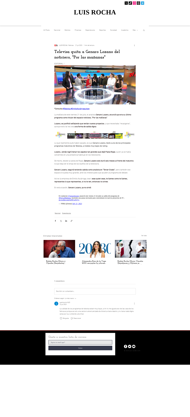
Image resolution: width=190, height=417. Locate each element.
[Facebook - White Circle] (125, 345)
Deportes (102, 30)
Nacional (57, 30)
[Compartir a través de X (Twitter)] (61, 220)
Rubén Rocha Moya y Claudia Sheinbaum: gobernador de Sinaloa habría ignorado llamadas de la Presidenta (59, 261)
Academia (124, 30)
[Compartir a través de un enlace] (71, 220)
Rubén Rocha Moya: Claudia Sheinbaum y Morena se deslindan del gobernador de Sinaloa (130, 261)
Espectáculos (90, 30)
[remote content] (95, 198)
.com (138, 350)
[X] (126, 3)
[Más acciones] (134, 45)
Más (134, 30)
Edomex (67, 30)
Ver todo (144, 235)
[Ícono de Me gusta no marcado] (61, 317)
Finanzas (78, 30)
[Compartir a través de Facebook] (55, 220)
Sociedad (113, 30)
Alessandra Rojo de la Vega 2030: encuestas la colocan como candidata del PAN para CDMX (94, 261)
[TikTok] (130, 3)
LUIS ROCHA (95, 12)
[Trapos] (138, 3)
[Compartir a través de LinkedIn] (66, 220)
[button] (144, 30)
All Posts (46, 30)
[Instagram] (134, 3)
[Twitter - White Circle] (129, 345)
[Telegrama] (142, 3)
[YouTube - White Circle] (133, 345)
